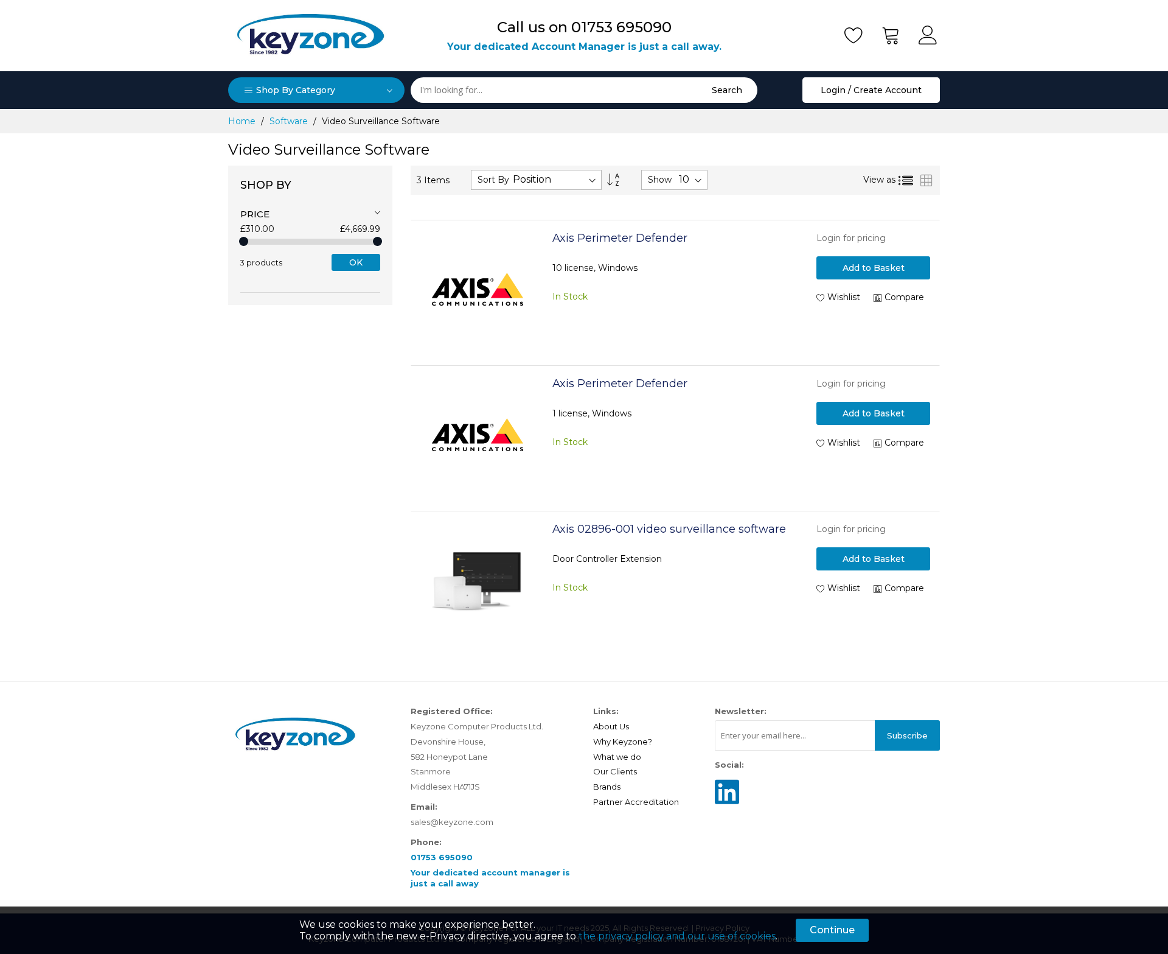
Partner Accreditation (636, 802)
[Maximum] (377, 241)
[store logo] (310, 35)
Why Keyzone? (622, 741)
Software (289, 121)
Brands (606, 786)
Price (254, 214)
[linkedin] (727, 802)
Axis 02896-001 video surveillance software (669, 529)
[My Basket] (890, 35)
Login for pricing (851, 238)
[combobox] (584, 90)
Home (243, 121)
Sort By (493, 179)
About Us (611, 726)
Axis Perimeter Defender (619, 238)
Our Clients (615, 771)
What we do (617, 757)
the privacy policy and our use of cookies (677, 936)
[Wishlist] (853, 35)
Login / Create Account (871, 90)
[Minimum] (243, 241)
